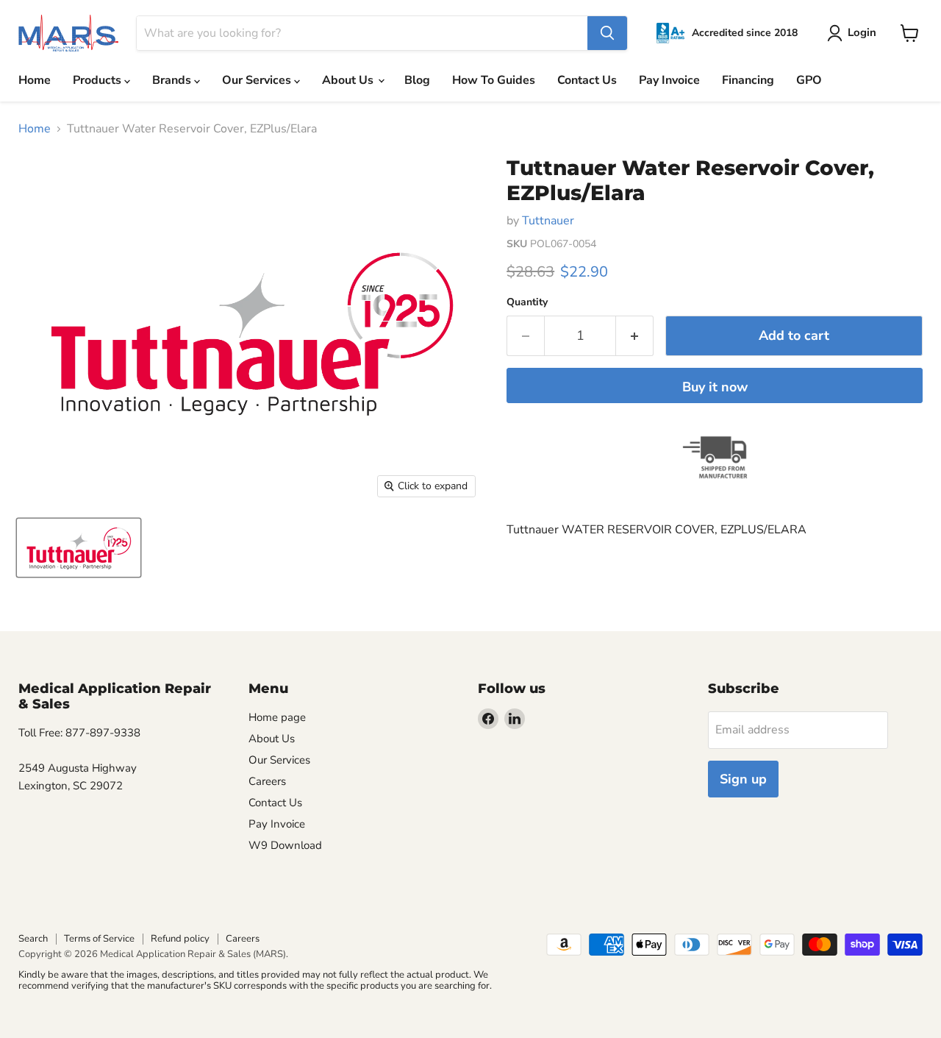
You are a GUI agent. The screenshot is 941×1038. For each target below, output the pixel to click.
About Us (349, 80)
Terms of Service (99, 938)
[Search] (607, 33)
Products (98, 80)
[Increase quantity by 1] (635, 336)
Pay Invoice (669, 80)
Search (33, 938)
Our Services (258, 80)
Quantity (527, 302)
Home (34, 80)
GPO (809, 80)
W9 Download (285, 845)
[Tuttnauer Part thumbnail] (78, 548)
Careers (267, 781)
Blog (417, 80)
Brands (173, 80)
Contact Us (587, 80)
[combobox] (362, 33)
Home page (277, 717)
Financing (748, 80)
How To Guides (493, 80)
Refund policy (180, 938)
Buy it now (715, 387)
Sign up (743, 779)
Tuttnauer (548, 221)
